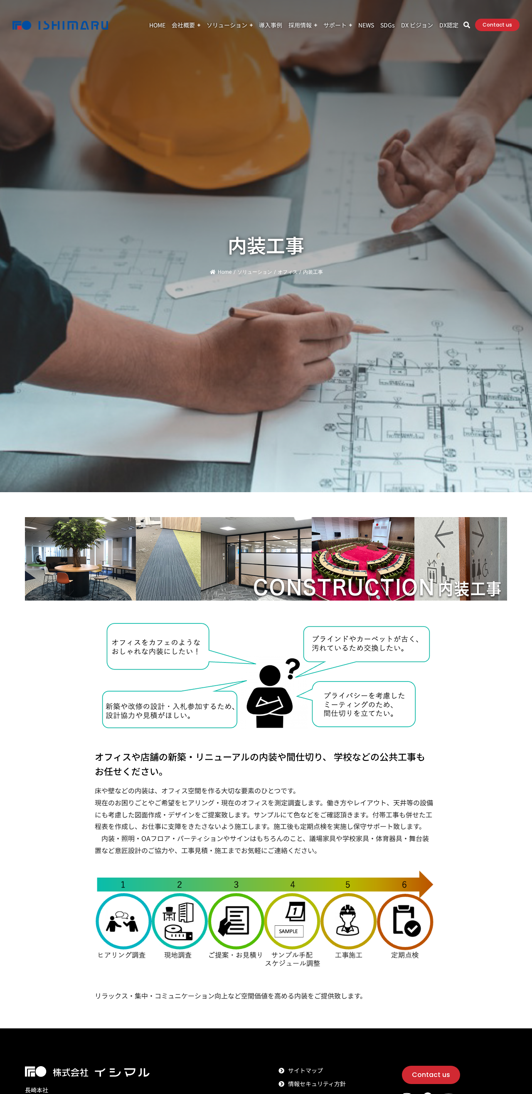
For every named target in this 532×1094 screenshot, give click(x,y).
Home (225, 272)
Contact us (497, 24)
